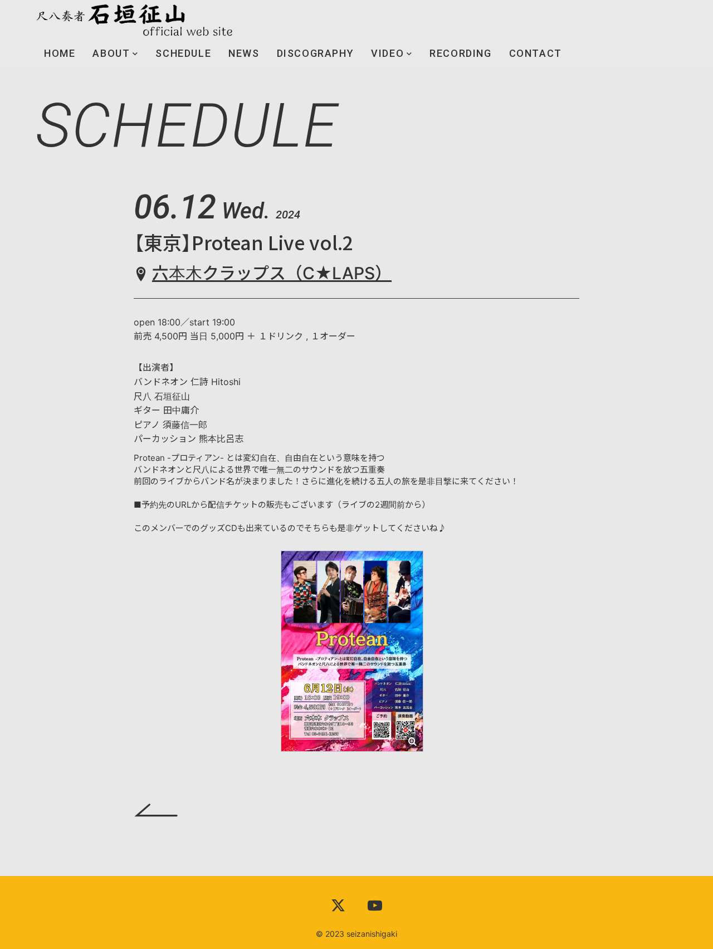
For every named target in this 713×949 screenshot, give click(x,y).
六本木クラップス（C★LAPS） (272, 273)
